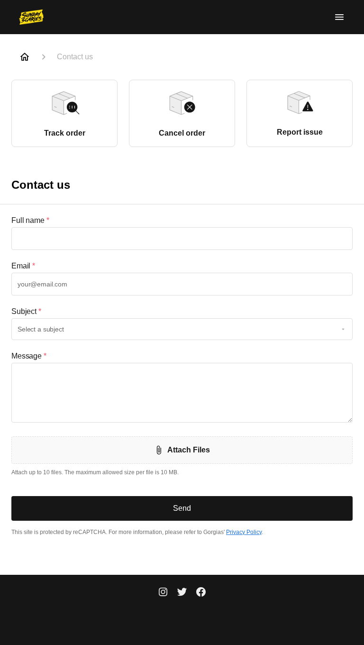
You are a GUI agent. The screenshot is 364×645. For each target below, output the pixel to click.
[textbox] (182, 238)
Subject (26, 311)
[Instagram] (163, 592)
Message (28, 356)
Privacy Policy (244, 532)
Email (23, 266)
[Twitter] (182, 592)
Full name (30, 220)
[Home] (24, 57)
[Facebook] (201, 592)
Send (182, 508)
